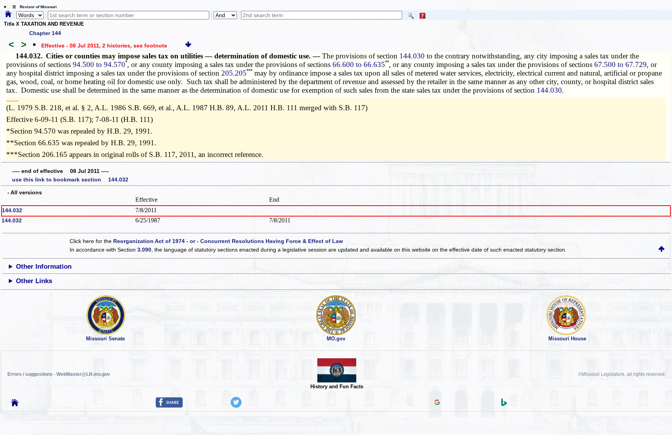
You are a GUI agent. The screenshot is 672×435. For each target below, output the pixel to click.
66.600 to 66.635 (358, 64)
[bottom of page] (188, 45)
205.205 (234, 73)
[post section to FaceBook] (169, 406)
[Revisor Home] (15, 404)
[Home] (8, 14)
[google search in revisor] (437, 403)
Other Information (44, 266)
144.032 (12, 210)
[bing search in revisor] (504, 404)
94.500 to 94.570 (99, 64)
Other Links (34, 281)
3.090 (144, 250)
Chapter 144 (45, 33)
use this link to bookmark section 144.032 (70, 179)
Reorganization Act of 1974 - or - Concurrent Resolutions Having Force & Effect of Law (228, 241)
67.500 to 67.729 (620, 64)
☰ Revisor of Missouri (33, 7)
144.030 (412, 56)
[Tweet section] (236, 406)
